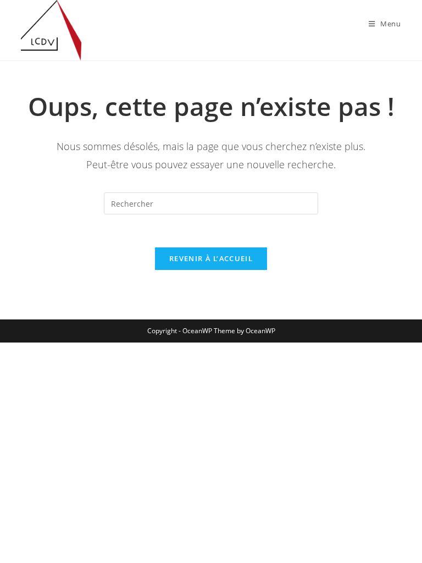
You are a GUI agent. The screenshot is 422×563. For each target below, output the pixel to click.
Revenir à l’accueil (211, 258)
